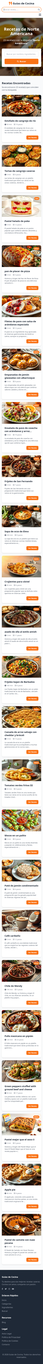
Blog (4, 1322)
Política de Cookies (10, 1341)
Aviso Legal (6, 1333)
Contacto (6, 1344)
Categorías (6, 1304)
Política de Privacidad (11, 1337)
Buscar (23, 61)
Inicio (4, 1300)
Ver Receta (32, 137)
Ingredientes (7, 1307)
